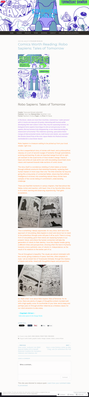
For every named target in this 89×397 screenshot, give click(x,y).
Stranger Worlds (36, 41)
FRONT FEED (43, 336)
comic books (28, 338)
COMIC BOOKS (35, 336)
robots (53, 338)
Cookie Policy (34, 393)
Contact (53, 33)
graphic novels (36, 338)
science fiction (59, 338)
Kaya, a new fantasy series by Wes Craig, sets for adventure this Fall (58, 347)
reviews (48, 338)
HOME (12, 33)
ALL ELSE (28, 336)
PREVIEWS (51, 336)
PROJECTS (28, 33)
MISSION (19, 33)
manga (43, 338)
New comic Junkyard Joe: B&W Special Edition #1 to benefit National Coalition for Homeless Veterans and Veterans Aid (29, 349)
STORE (36, 33)
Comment (65, 377)
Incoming (44, 33)
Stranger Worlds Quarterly (69, 33)
